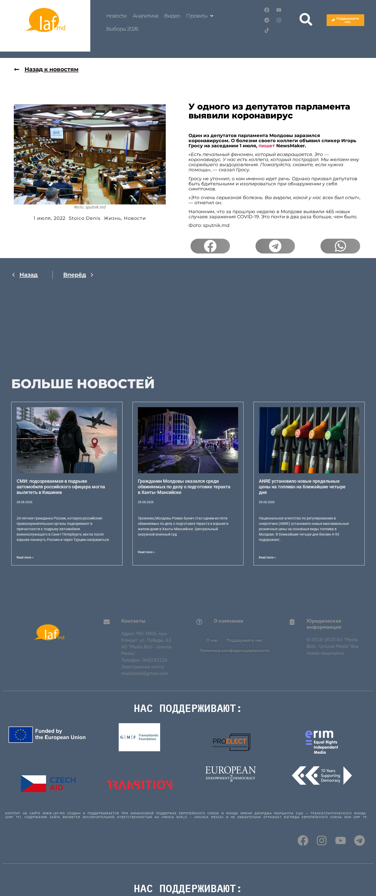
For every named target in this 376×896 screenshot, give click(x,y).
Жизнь (112, 218)
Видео (172, 16)
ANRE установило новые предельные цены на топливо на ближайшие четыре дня (302, 486)
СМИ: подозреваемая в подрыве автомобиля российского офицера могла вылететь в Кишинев (61, 486)
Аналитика (145, 16)
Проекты (196, 16)
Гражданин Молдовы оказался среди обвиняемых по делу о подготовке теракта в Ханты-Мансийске (184, 486)
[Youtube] (279, 10)
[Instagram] (279, 20)
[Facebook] (267, 10)
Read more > (25, 557)
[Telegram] (267, 20)
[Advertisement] (52, 333)
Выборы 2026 (122, 29)
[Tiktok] (267, 30)
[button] (210, 246)
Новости (116, 16)
